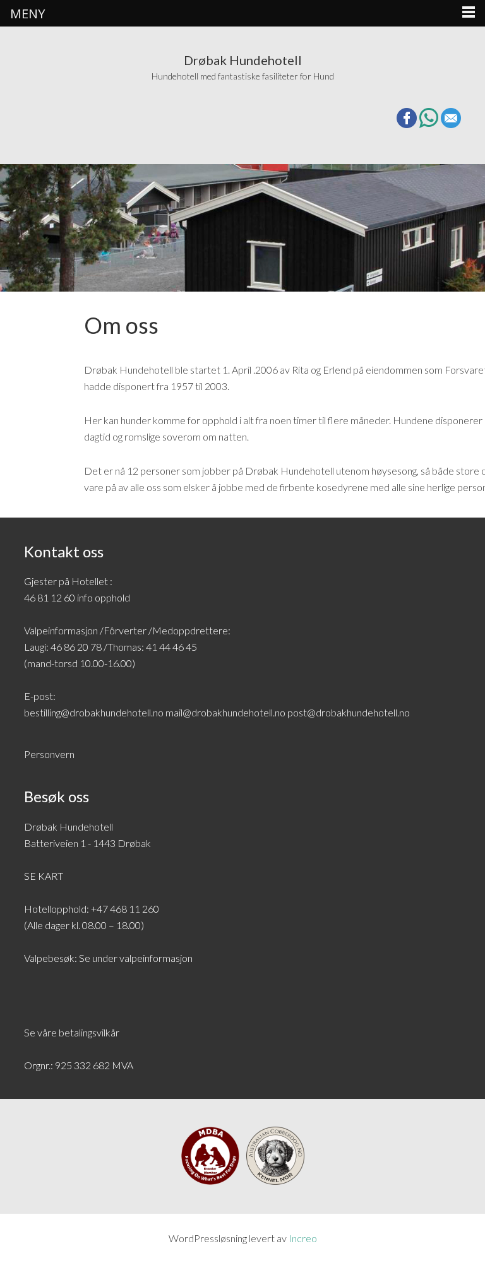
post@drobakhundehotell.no (348, 712)
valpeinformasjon (156, 958)
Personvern (49, 754)
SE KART (43, 876)
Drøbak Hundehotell (243, 60)
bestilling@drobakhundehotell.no (94, 712)
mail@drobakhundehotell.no (225, 712)
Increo (303, 1238)
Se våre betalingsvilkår (71, 1032)
